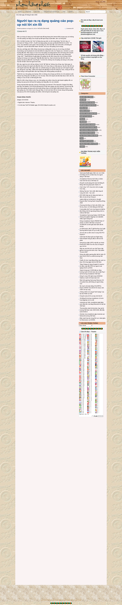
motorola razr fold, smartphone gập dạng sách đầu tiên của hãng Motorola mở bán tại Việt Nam (92, 304)
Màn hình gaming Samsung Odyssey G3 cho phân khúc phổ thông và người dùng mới (92, 281)
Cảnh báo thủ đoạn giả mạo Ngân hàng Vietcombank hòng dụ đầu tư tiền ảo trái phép (91, 238)
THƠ (64, 11)
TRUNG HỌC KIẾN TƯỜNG (88, 144)
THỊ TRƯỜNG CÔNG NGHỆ (89, 135)
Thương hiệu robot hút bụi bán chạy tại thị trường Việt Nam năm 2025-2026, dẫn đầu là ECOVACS (92, 309)
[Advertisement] (92, 433)
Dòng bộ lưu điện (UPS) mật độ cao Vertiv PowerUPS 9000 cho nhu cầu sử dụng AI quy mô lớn (92, 244)
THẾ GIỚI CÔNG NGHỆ (43, 28)
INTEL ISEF (83, 108)
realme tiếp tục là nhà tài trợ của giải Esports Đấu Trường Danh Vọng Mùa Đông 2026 (92, 201)
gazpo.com (78, 600)
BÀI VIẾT (37, 11)
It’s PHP (103, 1)
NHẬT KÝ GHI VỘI (85, 116)
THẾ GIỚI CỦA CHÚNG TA (51, 11)
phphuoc (24, 28)
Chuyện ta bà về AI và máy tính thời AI (91, 296)
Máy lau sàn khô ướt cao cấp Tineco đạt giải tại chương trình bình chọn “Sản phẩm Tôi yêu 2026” (92, 250)
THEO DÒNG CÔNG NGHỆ (88, 130)
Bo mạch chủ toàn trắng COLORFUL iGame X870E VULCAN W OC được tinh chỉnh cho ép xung (92, 287)
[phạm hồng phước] (33, 9)
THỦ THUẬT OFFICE (86, 141)
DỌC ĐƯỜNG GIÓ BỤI (87, 102)
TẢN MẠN (28, 11)
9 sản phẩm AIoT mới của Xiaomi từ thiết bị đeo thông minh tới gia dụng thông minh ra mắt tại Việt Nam (92, 211)
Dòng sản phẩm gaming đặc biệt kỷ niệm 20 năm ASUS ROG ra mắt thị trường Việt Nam (92, 256)
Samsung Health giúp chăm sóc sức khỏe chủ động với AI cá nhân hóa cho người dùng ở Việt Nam (92, 174)
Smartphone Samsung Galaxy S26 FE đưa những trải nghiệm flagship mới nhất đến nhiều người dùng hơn (92, 216)
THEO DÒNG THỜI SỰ (87, 133)
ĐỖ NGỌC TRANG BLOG (88, 105)
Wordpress (67, 600)
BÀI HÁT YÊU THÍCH (86, 97)
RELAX (82, 119)
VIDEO (82, 146)
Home (97, 1)
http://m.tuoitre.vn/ (49, 105)
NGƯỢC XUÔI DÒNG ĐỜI (88, 113)
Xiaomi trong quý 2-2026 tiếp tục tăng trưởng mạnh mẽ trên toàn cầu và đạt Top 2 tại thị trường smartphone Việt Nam (92, 271)
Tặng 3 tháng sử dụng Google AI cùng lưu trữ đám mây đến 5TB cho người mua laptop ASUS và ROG (92, 266)
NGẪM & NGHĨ (84, 111)
